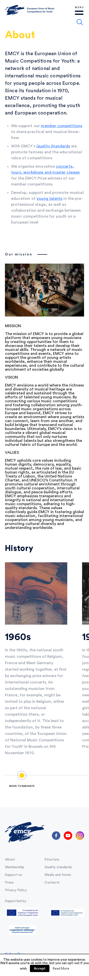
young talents (49, 199)
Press (9, 882)
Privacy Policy (16, 890)
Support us (13, 875)
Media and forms (57, 875)
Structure (51, 859)
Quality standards (58, 867)
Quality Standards (53, 146)
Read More (61, 968)
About (10, 859)
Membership (14, 867)
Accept (39, 968)
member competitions (61, 126)
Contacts (52, 882)
